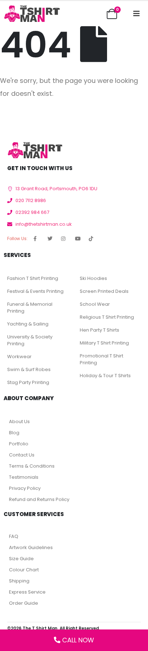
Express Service (27, 592)
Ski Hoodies (93, 278)
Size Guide (21, 558)
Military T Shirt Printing (104, 342)
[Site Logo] (32, 13)
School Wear (95, 304)
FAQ (13, 536)
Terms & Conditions (32, 466)
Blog (14, 432)
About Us (19, 421)
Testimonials (23, 477)
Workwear (19, 356)
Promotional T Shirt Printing (101, 359)
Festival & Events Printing (35, 291)
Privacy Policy (25, 488)
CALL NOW (78, 640)
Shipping (19, 580)
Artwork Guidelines (31, 547)
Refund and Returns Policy (39, 499)
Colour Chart (24, 569)
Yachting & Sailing (27, 323)
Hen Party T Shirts (99, 330)
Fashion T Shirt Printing (32, 278)
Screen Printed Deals (104, 291)
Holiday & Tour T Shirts (105, 375)
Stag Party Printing (28, 382)
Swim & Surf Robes (29, 369)
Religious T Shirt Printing (107, 317)
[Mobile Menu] (136, 14)
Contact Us (21, 454)
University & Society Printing (29, 340)
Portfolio (18, 443)
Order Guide (23, 603)
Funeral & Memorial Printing (29, 307)
